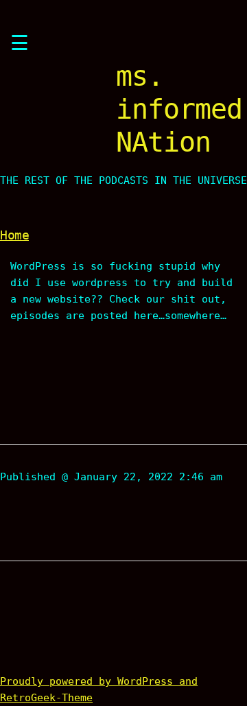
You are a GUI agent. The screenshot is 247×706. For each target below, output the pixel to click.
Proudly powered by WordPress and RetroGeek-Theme (99, 689)
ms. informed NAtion (179, 109)
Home (14, 235)
